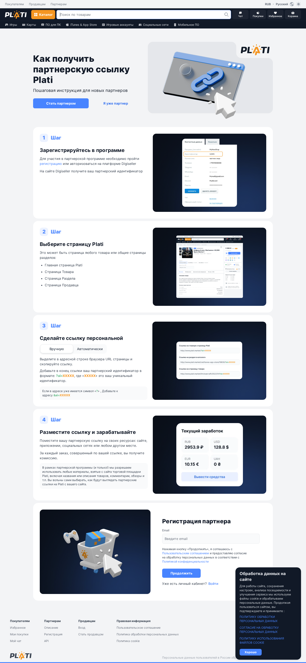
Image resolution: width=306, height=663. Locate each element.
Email (165, 530)
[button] (226, 14)
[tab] (56, 349)
